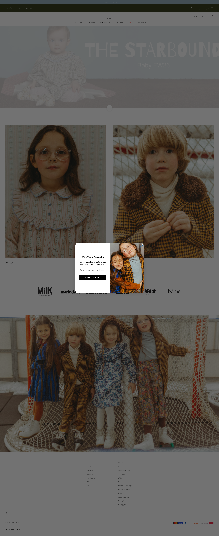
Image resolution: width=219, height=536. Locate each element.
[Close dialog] (141, 245)
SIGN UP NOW (92, 277)
